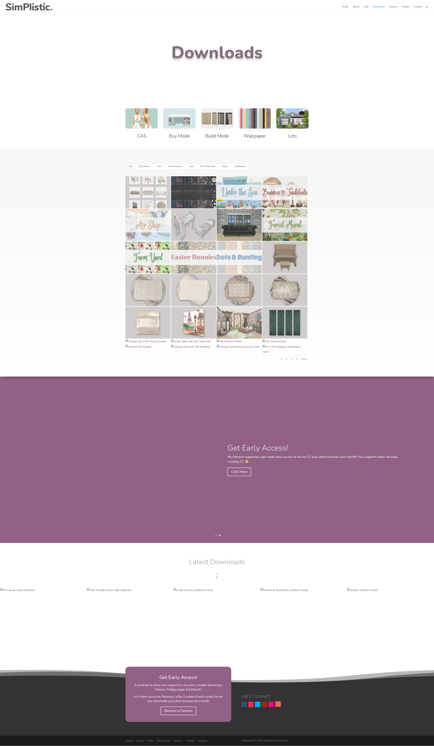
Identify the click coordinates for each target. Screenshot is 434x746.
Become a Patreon (178, 710)
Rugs (225, 166)
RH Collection (208, 166)
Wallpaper (255, 136)
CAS (141, 136)
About (356, 7)
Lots (292, 136)
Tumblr (405, 7)
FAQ (366, 7)
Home (345, 7)
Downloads (379, 7)
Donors (393, 7)
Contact (418, 7)
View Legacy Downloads (250, 477)
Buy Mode (179, 136)
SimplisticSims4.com (276, 740)
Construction (175, 166)
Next (304, 359)
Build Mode (217, 136)
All (130, 166)
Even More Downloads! (268, 441)
